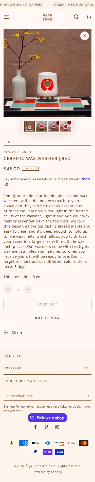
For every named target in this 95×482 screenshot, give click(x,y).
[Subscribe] (88, 396)
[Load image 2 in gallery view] (41, 126)
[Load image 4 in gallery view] (65, 126)
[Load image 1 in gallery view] (29, 126)
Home (8, 142)
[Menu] (6, 17)
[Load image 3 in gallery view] (53, 126)
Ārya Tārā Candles (18, 152)
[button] (76, 17)
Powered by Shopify (47, 472)
